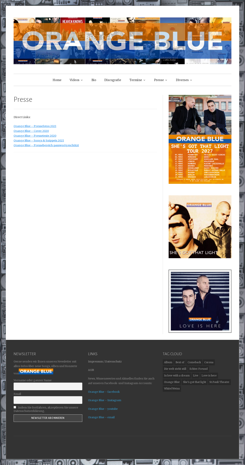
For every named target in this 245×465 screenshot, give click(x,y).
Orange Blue (172, 382)
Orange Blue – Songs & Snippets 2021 (39, 140)
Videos (74, 80)
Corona (208, 362)
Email (17, 394)
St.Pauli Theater (219, 382)
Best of (180, 362)
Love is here (209, 375)
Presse (159, 80)
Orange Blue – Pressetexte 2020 (35, 135)
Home (57, 80)
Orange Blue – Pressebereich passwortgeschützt (46, 145)
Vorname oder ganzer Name (32, 380)
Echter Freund (198, 369)
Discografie (112, 80)
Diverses (182, 80)
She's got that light (194, 382)
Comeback (194, 362)
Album (168, 362)
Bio (93, 80)
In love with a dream (177, 375)
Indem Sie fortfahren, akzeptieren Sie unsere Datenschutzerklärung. (46, 409)
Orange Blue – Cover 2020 (31, 131)
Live (195, 375)
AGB (91, 370)
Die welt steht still (175, 369)
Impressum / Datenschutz (105, 361)
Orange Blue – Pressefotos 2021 (35, 126)
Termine (135, 80)
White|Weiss (172, 388)
